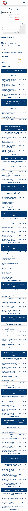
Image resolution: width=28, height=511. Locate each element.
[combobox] (14, 12)
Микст (17, 17)
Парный (11, 17)
